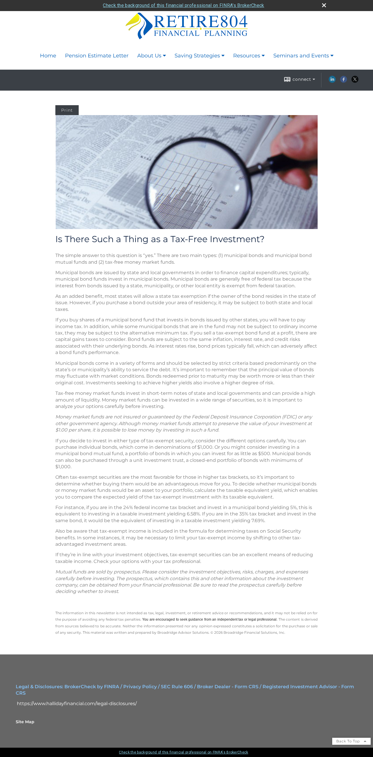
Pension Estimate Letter (97, 55)
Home (48, 55)
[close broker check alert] (324, 5)
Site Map (25, 721)
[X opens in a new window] (354, 81)
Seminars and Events (301, 55)
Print (67, 110)
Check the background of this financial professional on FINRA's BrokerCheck (183, 5)
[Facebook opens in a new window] (343, 81)
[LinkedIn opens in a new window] (332, 81)
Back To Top (348, 741)
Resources (246, 55)
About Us (149, 55)
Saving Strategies (197, 55)
